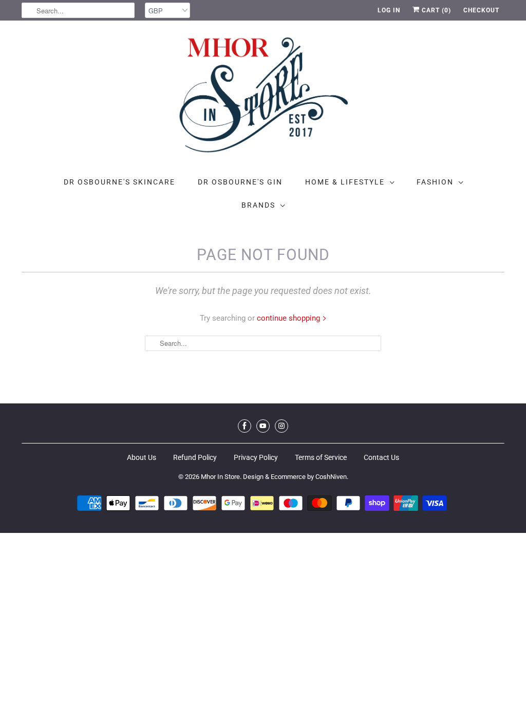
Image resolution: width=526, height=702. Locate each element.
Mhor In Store (220, 477)
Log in (389, 10)
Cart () (435, 10)
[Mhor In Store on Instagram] (281, 426)
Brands (258, 205)
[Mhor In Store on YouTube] (263, 426)
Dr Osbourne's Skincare (119, 182)
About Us (141, 457)
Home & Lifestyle (345, 182)
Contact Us (381, 457)
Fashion (435, 182)
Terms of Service (321, 457)
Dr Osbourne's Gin (240, 182)
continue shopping (289, 318)
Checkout (481, 10)
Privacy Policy (256, 457)
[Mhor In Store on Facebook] (244, 426)
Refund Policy (195, 457)
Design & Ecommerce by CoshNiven (295, 477)
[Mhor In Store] (263, 98)
